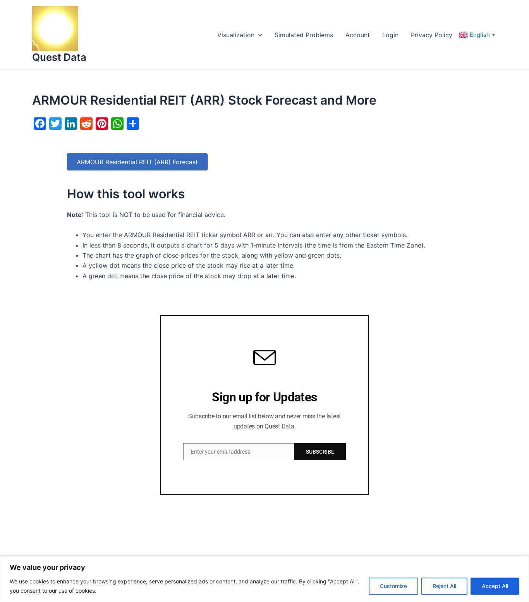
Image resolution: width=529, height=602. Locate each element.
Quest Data (59, 57)
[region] (264, 579)
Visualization (235, 35)
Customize (393, 586)
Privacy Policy (431, 35)
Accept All (495, 586)
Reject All (444, 586)
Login (390, 35)
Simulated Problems (304, 35)
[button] (258, 34)
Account (357, 35)
